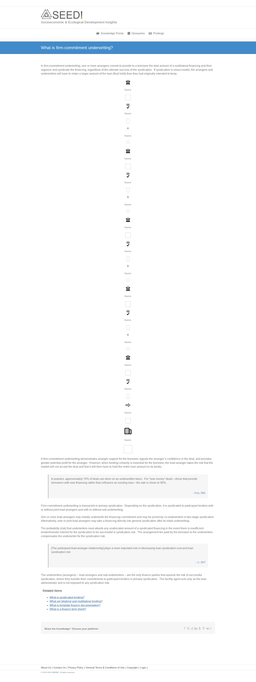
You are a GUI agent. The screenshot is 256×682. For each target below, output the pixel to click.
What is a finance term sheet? (68, 609)
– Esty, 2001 (199, 493)
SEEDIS (55, 672)
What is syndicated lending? (67, 597)
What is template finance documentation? (75, 605)
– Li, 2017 (200, 562)
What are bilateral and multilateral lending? (76, 601)
